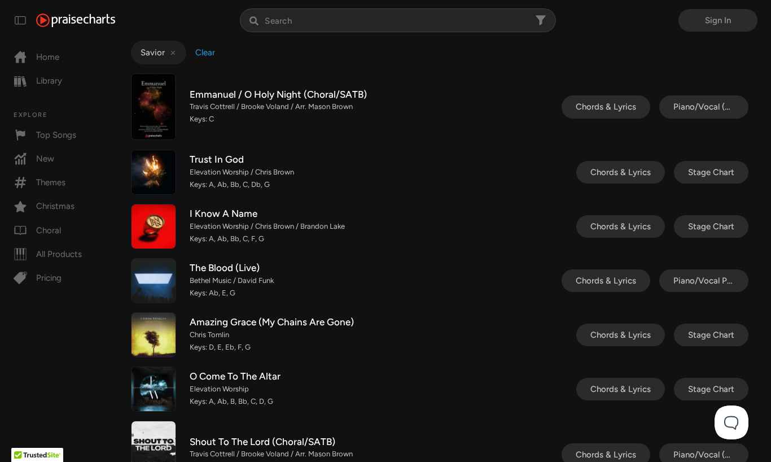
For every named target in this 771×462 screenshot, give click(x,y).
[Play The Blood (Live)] (153, 281)
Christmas (55, 206)
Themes (50, 182)
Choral (48, 230)
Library (49, 81)
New (45, 159)
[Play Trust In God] (153, 172)
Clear (205, 52)
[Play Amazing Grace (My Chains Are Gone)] (153, 335)
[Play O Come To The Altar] (153, 389)
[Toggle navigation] (20, 20)
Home (47, 57)
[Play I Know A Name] (153, 226)
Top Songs (56, 135)
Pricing (49, 278)
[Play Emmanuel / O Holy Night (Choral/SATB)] (153, 107)
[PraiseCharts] (75, 20)
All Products (59, 254)
